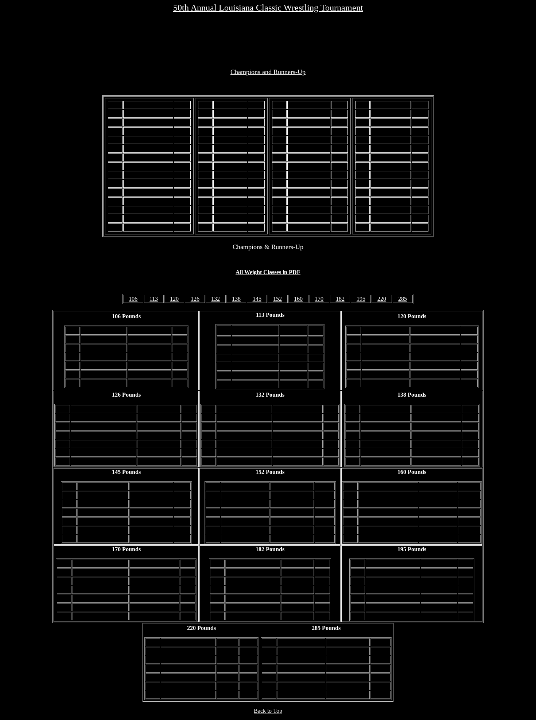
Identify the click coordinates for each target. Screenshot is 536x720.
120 (174, 299)
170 (319, 299)
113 (153, 299)
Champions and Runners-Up (268, 71)
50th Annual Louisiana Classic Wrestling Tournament (268, 7)
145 (257, 299)
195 (361, 299)
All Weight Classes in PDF (268, 272)
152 (277, 299)
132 (215, 299)
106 (133, 299)
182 (340, 299)
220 (381, 299)
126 (195, 299)
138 (236, 299)
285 (402, 299)
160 (298, 299)
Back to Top (268, 711)
